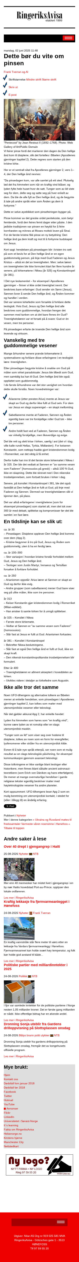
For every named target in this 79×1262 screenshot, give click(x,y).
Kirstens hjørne (13, 1137)
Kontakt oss (11, 1079)
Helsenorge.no (13, 1133)
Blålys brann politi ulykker (34, 1035)
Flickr (7, 1112)
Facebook (10, 1091)
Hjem (7, 1074)
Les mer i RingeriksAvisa (19, 897)
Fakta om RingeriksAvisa (19, 1129)
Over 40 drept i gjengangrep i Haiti (32, 846)
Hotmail (8, 1100)
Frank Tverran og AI (16, 71)
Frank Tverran (41, 912)
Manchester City (14, 1142)
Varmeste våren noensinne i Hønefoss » (45, 823)
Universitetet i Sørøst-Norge (21, 1121)
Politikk (23, 976)
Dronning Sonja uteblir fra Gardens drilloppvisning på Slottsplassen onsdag (37, 1026)
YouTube (9, 1104)
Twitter (8, 1095)
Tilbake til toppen (14, 828)
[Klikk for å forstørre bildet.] (39, 119)
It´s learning (11, 1125)
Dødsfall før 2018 (14, 1087)
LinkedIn (9, 1116)
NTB (35, 853)
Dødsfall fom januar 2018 (19, 1083)
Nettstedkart (11, 1146)
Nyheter (21, 815)
